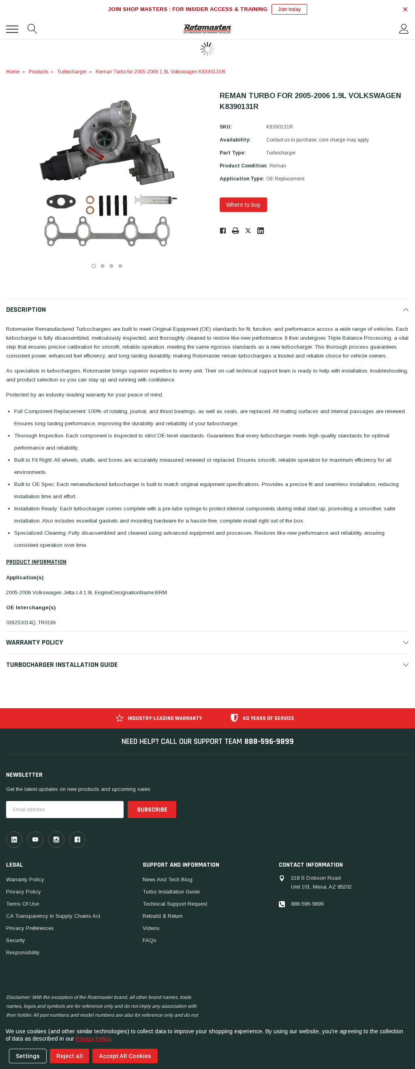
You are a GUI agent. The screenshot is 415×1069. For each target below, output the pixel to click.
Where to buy (243, 204)
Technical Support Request (175, 904)
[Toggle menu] (12, 29)
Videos (151, 928)
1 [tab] (94, 266)
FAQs (149, 940)
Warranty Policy (25, 879)
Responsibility (23, 952)
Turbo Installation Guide (171, 892)
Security (15, 940)
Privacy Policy (23, 892)
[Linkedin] (260, 230)
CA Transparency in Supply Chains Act (53, 916)
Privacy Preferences (30, 928)
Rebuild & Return (163, 916)
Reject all (69, 1056)
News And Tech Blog (168, 879)
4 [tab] (120, 266)
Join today (289, 9)
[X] (248, 230)
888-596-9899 (269, 741)
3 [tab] (111, 266)
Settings (28, 1056)
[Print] (235, 230)
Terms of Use (22, 904)
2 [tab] (103, 266)
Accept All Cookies (125, 1056)
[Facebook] (223, 230)
